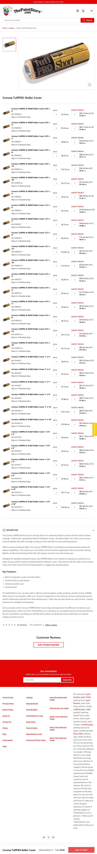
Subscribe (67, 680)
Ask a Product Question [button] (48, 645)
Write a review (51, 625)
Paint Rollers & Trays (34, 716)
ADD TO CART (81, 850)
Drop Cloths (30, 722)
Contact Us (7, 722)
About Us (6, 716)
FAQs (5, 747)
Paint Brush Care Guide (59, 708)
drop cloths (78, 734)
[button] (9, 625)
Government (8, 740)
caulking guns (79, 709)
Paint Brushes (31, 710)
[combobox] (48, 20)
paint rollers (86, 697)
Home (5, 28)
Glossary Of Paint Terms (36, 740)
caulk (88, 709)
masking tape (87, 724)
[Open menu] (91, 11)
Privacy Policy (8, 704)
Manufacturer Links (34, 734)
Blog (4, 734)
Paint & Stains (31, 728)
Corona (11, 28)
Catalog (29, 698)
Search (89, 20)
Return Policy (8, 710)
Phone (5, 728)
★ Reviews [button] (95, 429)
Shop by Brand (32, 704)
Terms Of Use (8, 698)
